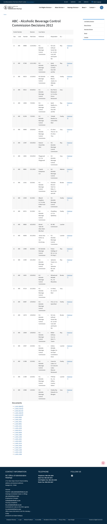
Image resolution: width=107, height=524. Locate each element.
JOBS (79, 2)
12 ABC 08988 (18, 406)
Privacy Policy (62, 519)
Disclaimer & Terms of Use (50, 519)
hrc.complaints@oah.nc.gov (13, 505)
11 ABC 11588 (18, 450)
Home (5, 14)
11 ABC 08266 (18, 432)
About (85, 33)
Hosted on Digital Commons (95, 519)
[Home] (13, 5)
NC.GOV (66, 2)
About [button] (84, 8)
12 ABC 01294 (18, 415)
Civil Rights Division (89, 21)
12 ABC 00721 (18, 430)
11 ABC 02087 (18, 441)
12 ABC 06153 (18, 411)
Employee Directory (11, 519)
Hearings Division (88, 29)
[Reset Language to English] (92, 2)
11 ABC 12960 (18, 435)
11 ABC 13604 (18, 445)
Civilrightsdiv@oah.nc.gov (12, 500)
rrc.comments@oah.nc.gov (13, 509)
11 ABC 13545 (18, 428)
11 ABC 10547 (18, 448)
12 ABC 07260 (18, 409)
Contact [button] (91, 8)
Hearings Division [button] (72, 8)
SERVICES (86, 2)
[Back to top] (103, 463)
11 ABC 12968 (18, 454)
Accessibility (38, 519)
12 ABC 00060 (18, 417)
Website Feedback (28, 519)
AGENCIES (73, 2)
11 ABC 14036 (18, 413)
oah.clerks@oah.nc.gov (12, 496)
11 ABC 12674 (18, 443)
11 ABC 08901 (18, 424)
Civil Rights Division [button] (45, 8)
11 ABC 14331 (18, 439)
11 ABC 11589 (18, 452)
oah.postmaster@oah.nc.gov (19, 491)
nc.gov (20, 519)
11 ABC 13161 (18, 426)
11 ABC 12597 (18, 419)
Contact (86, 37)
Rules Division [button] (59, 8)
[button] (101, 7)
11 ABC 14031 (18, 422)
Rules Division (87, 25)
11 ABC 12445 (18, 437)
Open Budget (71, 519)
